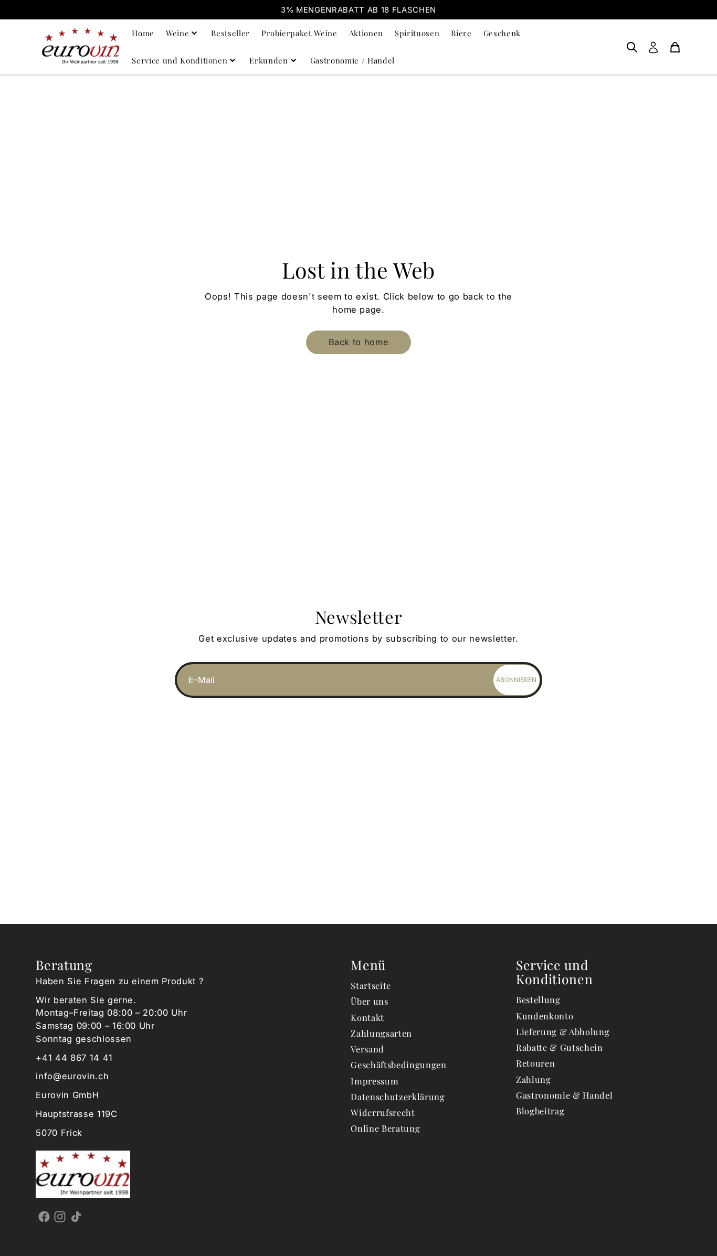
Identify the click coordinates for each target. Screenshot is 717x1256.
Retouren (535, 1063)
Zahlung (533, 1079)
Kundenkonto (544, 1015)
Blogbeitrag (540, 1110)
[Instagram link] (60, 1216)
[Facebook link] (44, 1216)
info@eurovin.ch (72, 1076)
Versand (367, 1049)
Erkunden (268, 60)
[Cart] (675, 47)
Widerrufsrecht (383, 1112)
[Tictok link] (76, 1216)
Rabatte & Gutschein (559, 1047)
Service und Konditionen (179, 60)
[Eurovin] (80, 46)
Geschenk (502, 33)
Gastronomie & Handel (564, 1095)
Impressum (374, 1081)
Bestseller (230, 33)
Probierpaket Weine (299, 33)
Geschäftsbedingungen (398, 1064)
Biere (461, 33)
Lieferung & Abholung (562, 1031)
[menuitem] (632, 47)
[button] (358, 342)
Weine (177, 33)
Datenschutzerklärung (398, 1096)
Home (143, 33)
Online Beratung (385, 1128)
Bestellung (538, 999)
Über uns (369, 1001)
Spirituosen (417, 33)
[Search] (632, 47)
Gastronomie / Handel (352, 60)
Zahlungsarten (381, 1033)
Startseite (371, 985)
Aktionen (366, 33)
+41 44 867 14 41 (74, 1057)
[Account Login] (653, 47)
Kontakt (367, 1017)
